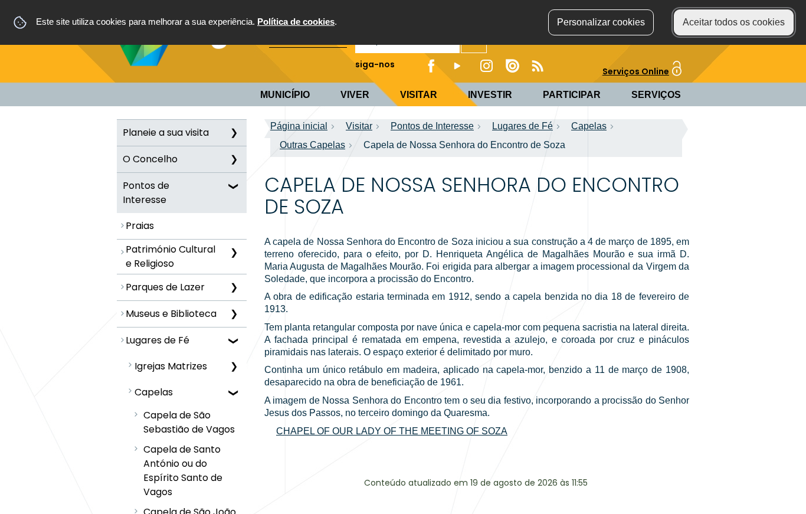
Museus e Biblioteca (171, 313)
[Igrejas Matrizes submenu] (234, 366)
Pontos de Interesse (146, 193)
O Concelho (150, 159)
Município (285, 95)
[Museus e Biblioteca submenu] (234, 314)
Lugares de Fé (157, 340)
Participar (572, 95)
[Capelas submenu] (234, 392)
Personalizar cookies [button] (601, 22)
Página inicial (298, 126)
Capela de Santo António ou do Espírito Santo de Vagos (182, 471)
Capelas (154, 392)
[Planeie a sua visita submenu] (234, 133)
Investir (490, 95)
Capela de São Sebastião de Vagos (189, 422)
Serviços (656, 95)
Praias (140, 226)
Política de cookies (296, 22)
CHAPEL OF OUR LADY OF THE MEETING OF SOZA (391, 431)
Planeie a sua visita (166, 132)
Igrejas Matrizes (171, 366)
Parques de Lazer (165, 287)
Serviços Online (635, 71)
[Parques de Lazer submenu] (234, 287)
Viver (354, 95)
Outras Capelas (312, 145)
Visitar (418, 95)
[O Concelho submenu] (234, 159)
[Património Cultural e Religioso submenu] (234, 253)
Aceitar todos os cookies (734, 22)
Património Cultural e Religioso (170, 256)
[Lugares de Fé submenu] (234, 340)
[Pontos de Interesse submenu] (234, 186)
